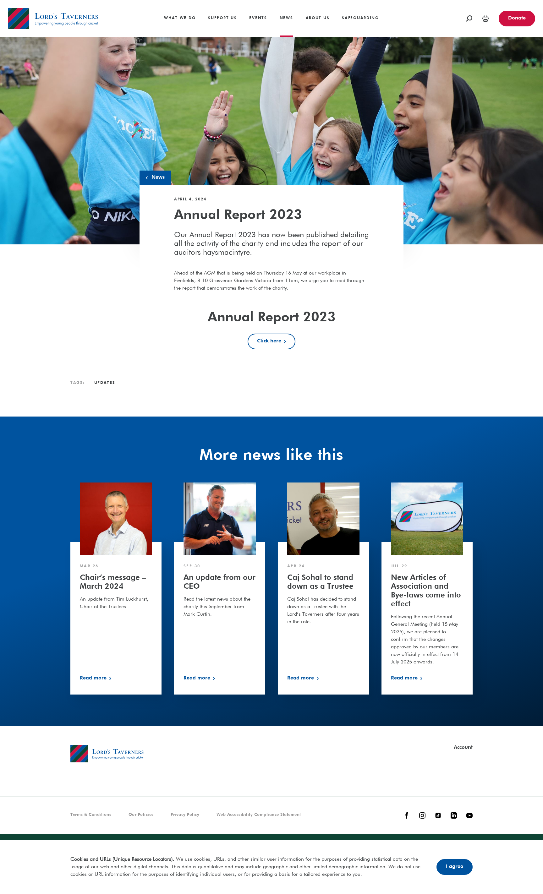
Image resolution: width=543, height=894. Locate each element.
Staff (101, 2)
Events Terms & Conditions (439, 15)
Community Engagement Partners (428, 11)
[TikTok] (438, 815)
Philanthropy (22, 2)
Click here (269, 341)
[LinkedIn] (454, 815)
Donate (517, 18)
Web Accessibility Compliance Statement (259, 815)
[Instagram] (422, 815)
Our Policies (141, 815)
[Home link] (53, 18)
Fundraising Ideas (450, 2)
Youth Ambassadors (118, 20)
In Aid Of (151, 15)
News (158, 177)
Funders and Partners (414, 2)
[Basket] (485, 18)
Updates (104, 383)
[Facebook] (406, 815)
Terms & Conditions (90, 815)
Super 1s (17, 2)
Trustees (105, 11)
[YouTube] (469, 815)
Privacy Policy (185, 815)
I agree (454, 866)
